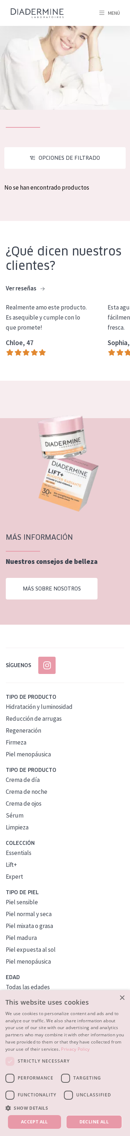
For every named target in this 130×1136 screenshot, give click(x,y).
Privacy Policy (75, 1049)
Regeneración (23, 730)
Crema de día (23, 780)
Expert (14, 877)
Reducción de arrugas (34, 719)
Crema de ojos (24, 803)
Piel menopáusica (28, 754)
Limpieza (17, 827)
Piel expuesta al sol (31, 950)
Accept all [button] (34, 1122)
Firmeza (16, 742)
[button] (65, 1108)
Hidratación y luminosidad (39, 707)
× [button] (122, 998)
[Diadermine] (37, 13)
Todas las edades (28, 987)
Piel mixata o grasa (29, 926)
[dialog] (65, 1063)
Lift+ (11, 865)
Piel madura (21, 938)
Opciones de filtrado (69, 158)
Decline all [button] (94, 1122)
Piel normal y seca (29, 914)
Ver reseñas (22, 288)
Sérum (14, 815)
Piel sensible (22, 902)
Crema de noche (26, 792)
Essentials (18, 853)
